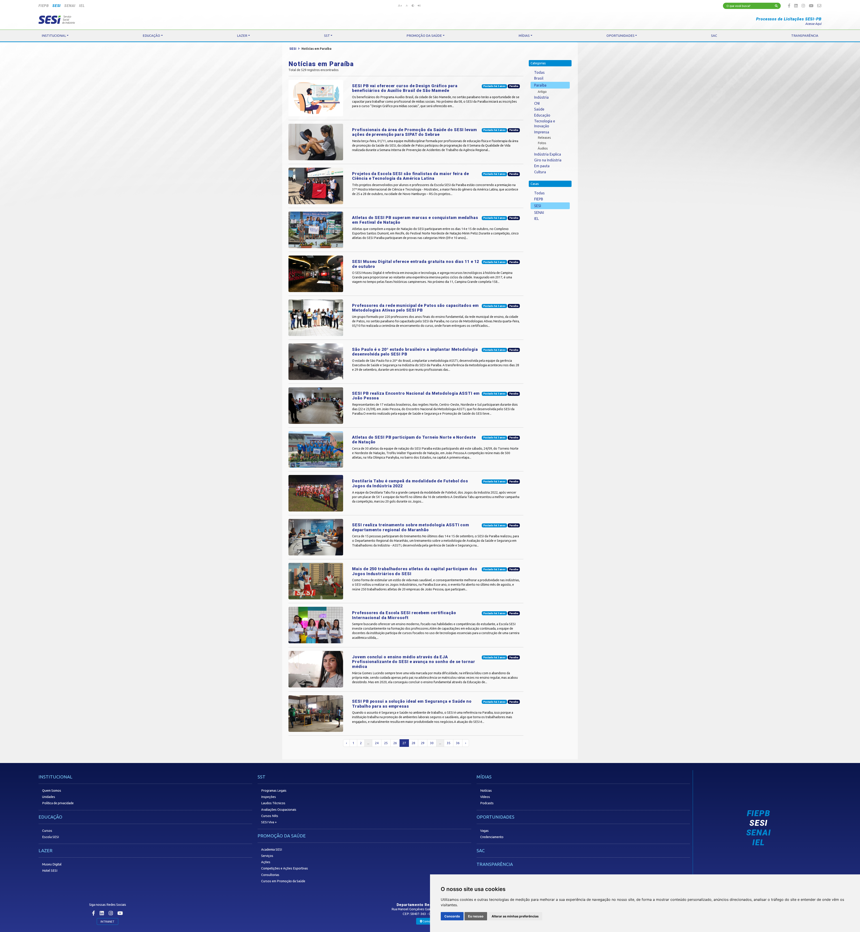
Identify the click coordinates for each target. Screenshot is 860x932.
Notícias (486, 790)
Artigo (542, 91)
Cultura (540, 172)
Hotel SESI (49, 870)
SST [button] (327, 35)
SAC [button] (714, 35)
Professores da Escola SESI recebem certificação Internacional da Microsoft (404, 615)
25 (386, 743)
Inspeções (268, 797)
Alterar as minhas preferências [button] (515, 916)
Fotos (542, 143)
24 (376, 743)
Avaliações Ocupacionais (278, 809)
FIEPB (44, 6)
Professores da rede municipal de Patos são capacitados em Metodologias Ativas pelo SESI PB (415, 308)
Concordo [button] (452, 916)
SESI (56, 6)
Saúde (539, 109)
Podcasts (487, 803)
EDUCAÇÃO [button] (151, 35)
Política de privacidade (58, 803)
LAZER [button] (242, 35)
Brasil (538, 78)
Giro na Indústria (547, 160)
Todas (539, 72)
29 (422, 743)
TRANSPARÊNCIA (495, 864)
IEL (81, 6)
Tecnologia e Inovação (544, 123)
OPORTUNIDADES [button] (620, 35)
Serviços (267, 856)
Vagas (484, 830)
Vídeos (485, 797)
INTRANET (107, 921)
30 (432, 743)
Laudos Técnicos (273, 803)
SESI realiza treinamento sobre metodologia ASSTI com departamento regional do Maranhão (410, 527)
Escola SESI (50, 837)
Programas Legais (273, 790)
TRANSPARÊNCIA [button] (804, 35)
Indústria (541, 97)
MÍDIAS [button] (524, 35)
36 (458, 743)
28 (413, 743)
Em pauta (542, 166)
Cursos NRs (269, 816)
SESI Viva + (269, 822)
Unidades (48, 797)
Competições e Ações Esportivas (284, 868)
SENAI (69, 6)
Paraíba (540, 85)
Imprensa (541, 132)
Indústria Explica (547, 154)
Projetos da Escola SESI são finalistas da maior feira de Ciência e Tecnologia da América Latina (410, 176)
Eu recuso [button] (476, 916)
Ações (265, 862)
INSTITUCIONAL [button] (54, 35)
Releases (544, 137)
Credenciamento (491, 837)
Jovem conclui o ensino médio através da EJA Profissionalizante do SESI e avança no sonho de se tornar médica (413, 662)
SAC (481, 850)
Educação (542, 115)
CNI (537, 103)
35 (448, 743)
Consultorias (270, 875)
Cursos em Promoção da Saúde (283, 881)
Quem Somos (51, 790)
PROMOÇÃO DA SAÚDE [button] (424, 35)
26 (395, 743)
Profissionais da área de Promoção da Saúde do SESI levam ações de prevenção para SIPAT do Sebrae (414, 132)
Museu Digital (52, 864)
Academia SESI (271, 849)
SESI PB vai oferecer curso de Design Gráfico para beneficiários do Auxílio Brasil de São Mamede (404, 88)
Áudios (543, 148)
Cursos (47, 830)
